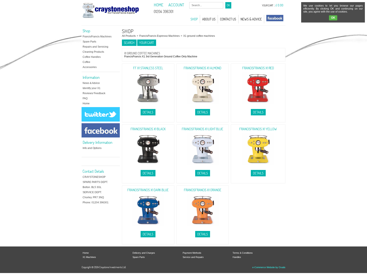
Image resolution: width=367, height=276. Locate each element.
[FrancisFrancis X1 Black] (148, 166)
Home (86, 103)
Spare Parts (89, 41)
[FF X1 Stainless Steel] (148, 105)
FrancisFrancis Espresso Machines (159, 35)
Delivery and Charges (144, 253)
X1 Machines (89, 257)
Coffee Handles (92, 56)
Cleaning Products (93, 51)
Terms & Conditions (243, 253)
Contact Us (228, 19)
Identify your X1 (91, 88)
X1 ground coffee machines (199, 35)
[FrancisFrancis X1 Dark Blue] (148, 227)
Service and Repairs (193, 257)
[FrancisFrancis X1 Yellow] (258, 166)
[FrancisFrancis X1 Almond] (203, 105)
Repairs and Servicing (95, 46)
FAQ (85, 98)
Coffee (86, 62)
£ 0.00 (279, 5)
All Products (129, 35)
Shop (194, 19)
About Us (209, 19)
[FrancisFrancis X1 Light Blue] (203, 166)
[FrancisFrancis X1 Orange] (203, 227)
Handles (237, 257)
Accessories (90, 67)
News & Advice (251, 19)
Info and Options (92, 148)
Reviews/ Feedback (94, 93)
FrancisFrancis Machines (97, 36)
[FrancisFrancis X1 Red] (258, 105)
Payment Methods (192, 253)
